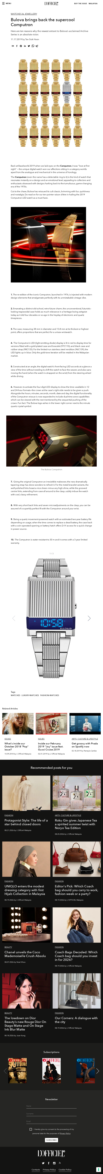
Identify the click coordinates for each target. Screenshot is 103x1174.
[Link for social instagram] (54, 1163)
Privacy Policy (65, 1133)
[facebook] (17, 46)
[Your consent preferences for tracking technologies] (98, 1169)
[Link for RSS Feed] (60, 1163)
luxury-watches (30, 695)
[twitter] (29, 46)
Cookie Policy (65, 1169)
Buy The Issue (80, 4)
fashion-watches (49, 695)
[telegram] (37, 46)
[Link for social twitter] (43, 1163)
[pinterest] (21, 46)
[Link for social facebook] (48, 1163)
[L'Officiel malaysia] (51, 4)
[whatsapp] (33, 46)
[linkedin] (25, 46)
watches (15, 695)
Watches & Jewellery (24, 14)
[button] (89, 618)
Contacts (36, 1169)
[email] (13, 46)
